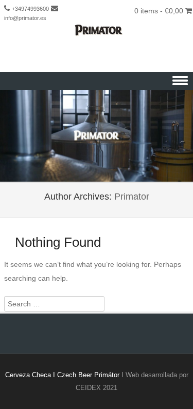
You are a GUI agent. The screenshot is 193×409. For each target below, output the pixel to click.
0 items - (158, 11)
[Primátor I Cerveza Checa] (96, 30)
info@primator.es (25, 18)
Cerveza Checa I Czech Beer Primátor (62, 375)
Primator (131, 196)
